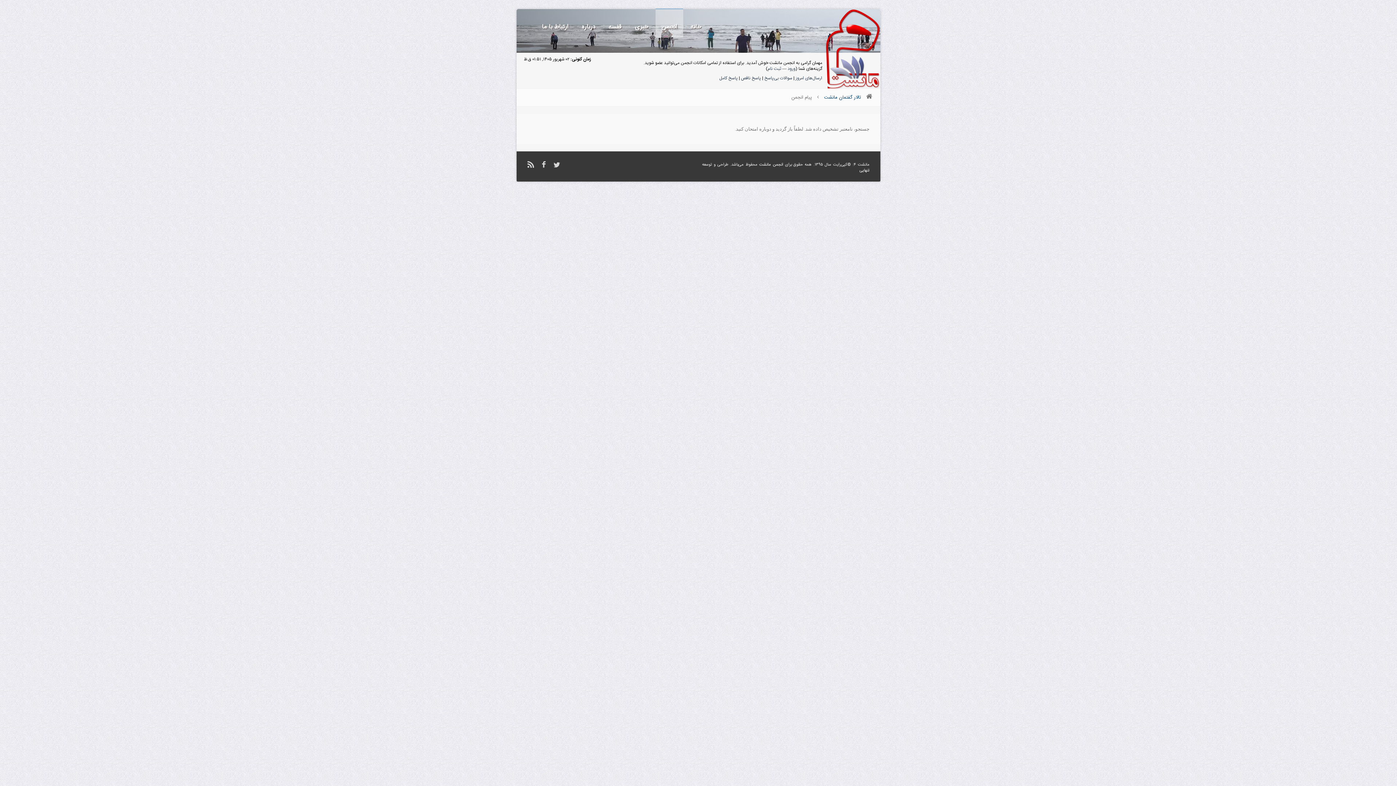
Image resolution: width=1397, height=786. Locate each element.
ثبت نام (774, 68)
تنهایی (864, 170)
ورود (792, 68)
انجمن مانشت (771, 165)
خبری (641, 26)
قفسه (615, 26)
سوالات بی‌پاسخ (778, 78)
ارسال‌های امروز (809, 78)
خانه (695, 26)
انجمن (669, 26)
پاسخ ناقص (751, 78)
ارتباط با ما (555, 26)
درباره (589, 26)
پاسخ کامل (728, 78)
